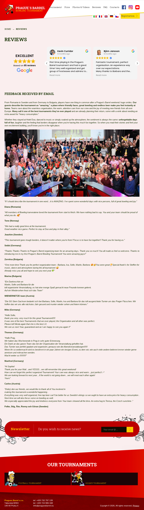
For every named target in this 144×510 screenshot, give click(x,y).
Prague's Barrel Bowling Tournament (24, 9)
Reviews (96, 7)
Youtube (137, 7)
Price (67, 7)
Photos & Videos (81, 7)
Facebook (124, 7)
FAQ (105, 7)
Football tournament (30, 483)
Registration (128, 15)
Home (7, 29)
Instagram (131, 7)
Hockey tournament (96, 483)
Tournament (55, 7)
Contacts (114, 7)
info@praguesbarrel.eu (43, 506)
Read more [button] (55, 75)
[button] (137, 63)
